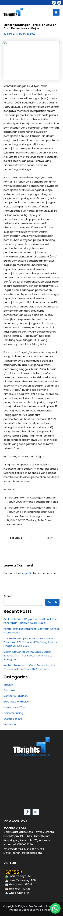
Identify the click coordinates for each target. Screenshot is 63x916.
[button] (55, 908)
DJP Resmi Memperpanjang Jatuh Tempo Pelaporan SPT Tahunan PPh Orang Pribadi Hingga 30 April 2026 (30, 642)
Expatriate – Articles (16, 701)
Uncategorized (13, 718)
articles (8, 684)
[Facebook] (54, 3)
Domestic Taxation (16, 696)
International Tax (14, 707)
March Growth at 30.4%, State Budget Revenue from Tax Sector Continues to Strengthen (28, 655)
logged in (26, 573)
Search (8, 596)
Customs (9, 690)
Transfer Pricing (13, 713)
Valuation (10, 724)
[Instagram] (59, 3)
